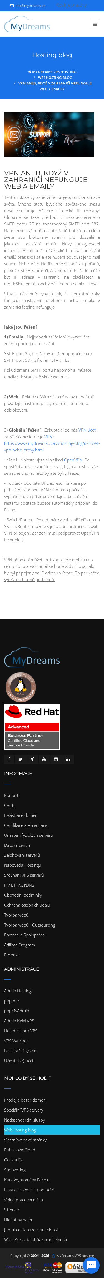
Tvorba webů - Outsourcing (29, 925)
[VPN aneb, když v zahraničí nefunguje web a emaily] (49, 135)
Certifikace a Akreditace (25, 825)
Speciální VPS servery (23, 1110)
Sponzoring (15, 1169)
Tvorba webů (16, 915)
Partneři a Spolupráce (24, 935)
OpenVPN (73, 460)
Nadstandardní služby (24, 1120)
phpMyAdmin (16, 1010)
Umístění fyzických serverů (28, 835)
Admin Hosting (18, 991)
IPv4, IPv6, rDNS (19, 885)
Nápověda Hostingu (22, 865)
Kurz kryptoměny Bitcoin (27, 1179)
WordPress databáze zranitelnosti (35, 1239)
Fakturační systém (21, 1050)
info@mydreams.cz (29, 5)
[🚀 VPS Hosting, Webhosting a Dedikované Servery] (27, 23)
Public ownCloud (19, 1150)
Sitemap (11, 1209)
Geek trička (14, 1159)
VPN (48, 436)
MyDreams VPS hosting (75, 1255)
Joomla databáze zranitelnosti (31, 1229)
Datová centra (17, 845)
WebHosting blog (20, 1130)
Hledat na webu (19, 1219)
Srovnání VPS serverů (24, 875)
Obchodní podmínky (23, 895)
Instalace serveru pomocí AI (29, 1189)
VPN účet (87, 430)
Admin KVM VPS (19, 1020)
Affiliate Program (19, 945)
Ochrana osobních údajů (27, 905)
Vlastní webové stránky (25, 1140)
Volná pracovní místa (23, 1199)
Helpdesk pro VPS (20, 1030)
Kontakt (11, 795)
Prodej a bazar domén (25, 1100)
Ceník (9, 805)
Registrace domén (21, 815)
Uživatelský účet (19, 1060)
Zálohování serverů (22, 855)
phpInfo (11, 1001)
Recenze (12, 955)
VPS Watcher (16, 1040)
